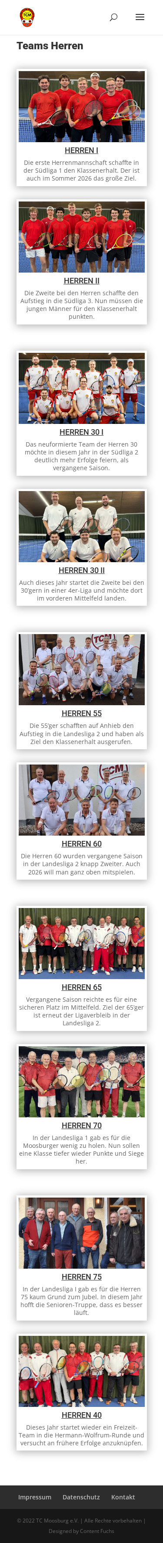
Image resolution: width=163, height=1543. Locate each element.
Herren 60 (82, 843)
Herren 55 (82, 713)
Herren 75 (82, 1276)
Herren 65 (82, 987)
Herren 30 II (82, 570)
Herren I (81, 150)
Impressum (34, 1497)
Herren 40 (82, 1415)
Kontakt (123, 1497)
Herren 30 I (81, 432)
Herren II (82, 280)
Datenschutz (81, 1497)
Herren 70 (82, 1125)
